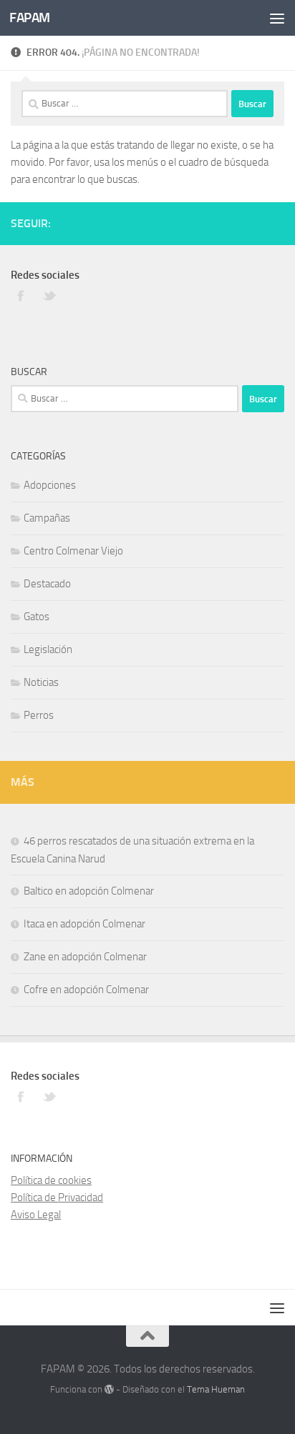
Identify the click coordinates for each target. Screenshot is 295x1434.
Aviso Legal (36, 1214)
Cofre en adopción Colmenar (86, 989)
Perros (39, 715)
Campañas (47, 518)
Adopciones (50, 485)
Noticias (41, 682)
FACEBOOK (21, 295)
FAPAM (29, 17)
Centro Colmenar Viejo (73, 550)
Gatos (36, 616)
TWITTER (50, 295)
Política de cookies (51, 1180)
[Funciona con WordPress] (109, 1389)
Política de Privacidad (57, 1197)
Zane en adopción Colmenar (85, 956)
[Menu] (277, 18)
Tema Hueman (216, 1389)
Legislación (48, 649)
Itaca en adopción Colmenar (84, 923)
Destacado (47, 583)
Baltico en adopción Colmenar (89, 891)
